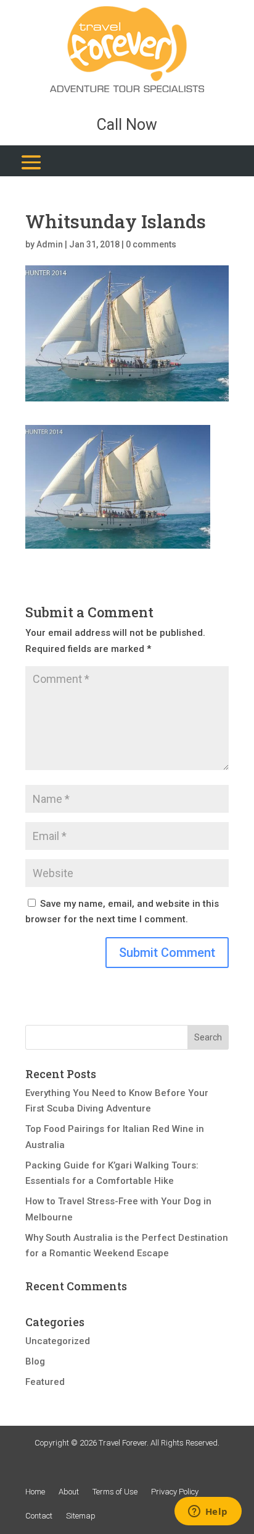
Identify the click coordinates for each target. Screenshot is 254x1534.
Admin (49, 244)
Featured (45, 1381)
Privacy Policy (175, 1491)
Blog (35, 1361)
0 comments (151, 244)
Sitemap (81, 1515)
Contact (38, 1515)
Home (35, 1491)
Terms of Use (114, 1491)
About (69, 1491)
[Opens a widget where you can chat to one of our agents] (208, 1512)
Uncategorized (57, 1341)
